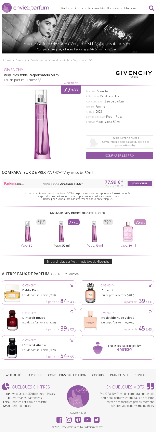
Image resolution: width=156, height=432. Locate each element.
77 (70, 89)
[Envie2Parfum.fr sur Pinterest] (78, 418)
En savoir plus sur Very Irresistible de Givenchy (78, 261)
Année (90, 111)
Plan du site (119, 375)
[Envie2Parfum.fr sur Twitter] (96, 418)
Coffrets (80, 8)
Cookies (98, 375)
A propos (35, 375)
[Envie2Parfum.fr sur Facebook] (59, 418)
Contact (141, 375)
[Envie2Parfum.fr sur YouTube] (87, 418)
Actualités (14, 375)
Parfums (67, 8)
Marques (130, 8)
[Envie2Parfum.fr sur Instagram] (68, 418)
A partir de (70, 83)
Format (90, 122)
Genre (90, 106)
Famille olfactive (95, 117)
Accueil (7, 60)
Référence (92, 96)
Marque (90, 91)
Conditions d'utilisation (67, 375)
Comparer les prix (119, 155)
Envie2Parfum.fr (25, 8)
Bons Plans (114, 8)
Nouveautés (96, 8)
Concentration (94, 101)
